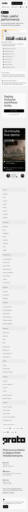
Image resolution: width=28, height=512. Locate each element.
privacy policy (9, 503)
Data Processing (7, 269)
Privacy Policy (6, 265)
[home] (4, 3)
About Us (5, 381)
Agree (5, 506)
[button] (25, 3)
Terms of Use (6, 262)
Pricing (4, 365)
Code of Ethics (6, 276)
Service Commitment (8, 272)
